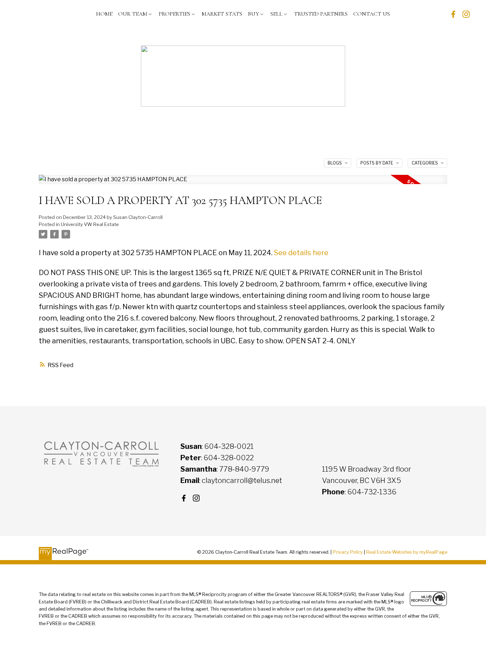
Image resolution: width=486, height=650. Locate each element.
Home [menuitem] (104, 13)
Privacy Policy (348, 552)
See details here (301, 252)
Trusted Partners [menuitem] (321, 13)
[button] (453, 14)
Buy (253, 13)
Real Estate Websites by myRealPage (406, 552)
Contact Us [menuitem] (371, 13)
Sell (276, 13)
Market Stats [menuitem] (222, 13)
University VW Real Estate (90, 224)
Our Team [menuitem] (132, 13)
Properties (174, 13)
